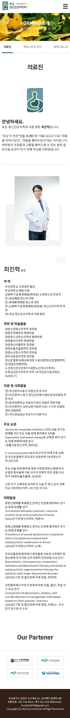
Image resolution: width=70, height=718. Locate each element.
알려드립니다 (61, 47)
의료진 (7, 47)
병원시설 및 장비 (32, 47)
